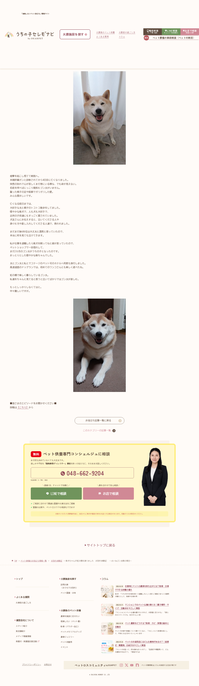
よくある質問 (102, 36)
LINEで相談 (58, 493)
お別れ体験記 (56, 561)
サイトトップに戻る (101, 545)
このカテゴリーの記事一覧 (97, 430)
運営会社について (25, 620)
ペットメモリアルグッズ (71, 632)
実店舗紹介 (20, 631)
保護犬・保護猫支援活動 (26, 641)
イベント (64, 647)
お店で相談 (110, 493)
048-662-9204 (85, 472)
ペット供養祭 (66, 642)
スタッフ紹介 (21, 626)
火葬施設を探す (68, 579)
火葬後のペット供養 (105, 32)
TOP (15, 561)
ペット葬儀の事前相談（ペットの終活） (174, 37)
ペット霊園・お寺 (68, 593)
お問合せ (48, 664)
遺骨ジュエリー (67, 637)
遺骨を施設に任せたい (70, 616)
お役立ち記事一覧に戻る (98, 420)
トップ (19, 579)
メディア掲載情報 (23, 636)
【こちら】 (23, 407)
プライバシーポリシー (31, 664)
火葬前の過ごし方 (127, 32)
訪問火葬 (69, 586)
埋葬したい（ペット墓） (71, 621)
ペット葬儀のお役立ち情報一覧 (34, 561)
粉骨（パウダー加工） (70, 626)
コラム (122, 36)
